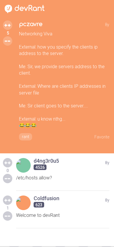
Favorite (101, 137)
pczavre (30, 24)
